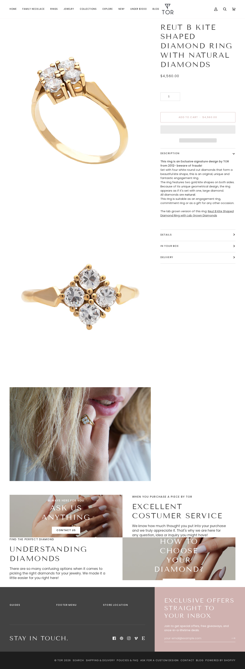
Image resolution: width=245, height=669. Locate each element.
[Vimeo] (136, 638)
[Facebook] (114, 638)
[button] (54, 9)
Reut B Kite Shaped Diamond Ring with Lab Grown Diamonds (197, 213)
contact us (66, 530)
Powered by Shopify (220, 660)
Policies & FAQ (127, 660)
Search (78, 660)
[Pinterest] (121, 638)
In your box (169, 246)
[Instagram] (129, 638)
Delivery (166, 257)
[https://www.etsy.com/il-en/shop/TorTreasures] (143, 638)
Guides (15, 605)
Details (166, 234)
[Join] (230, 638)
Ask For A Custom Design (159, 660)
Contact (187, 660)
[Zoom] (16, 196)
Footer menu (66, 605)
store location (115, 605)
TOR (60, 660)
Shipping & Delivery (100, 660)
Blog (199, 660)
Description (170, 153)
